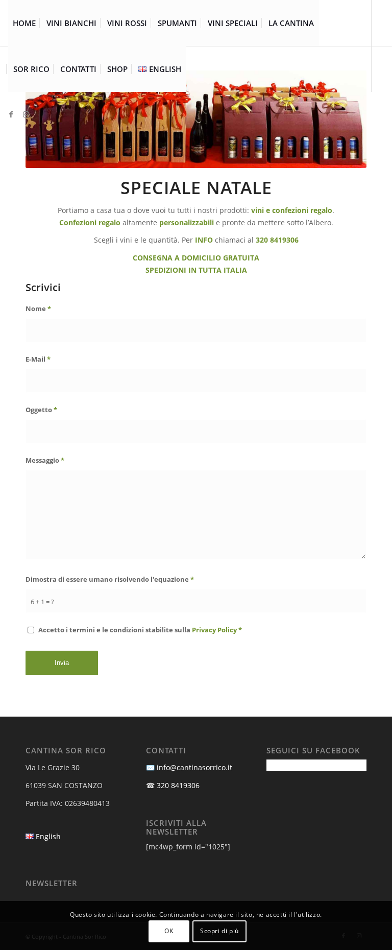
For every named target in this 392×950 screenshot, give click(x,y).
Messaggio (45, 460)
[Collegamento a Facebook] (10, 114)
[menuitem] (24, 23)
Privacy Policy (214, 629)
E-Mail (38, 359)
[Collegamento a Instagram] (26, 114)
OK (168, 931)
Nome (38, 308)
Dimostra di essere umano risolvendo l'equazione (110, 579)
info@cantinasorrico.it (194, 767)
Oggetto (41, 409)
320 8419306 (178, 785)
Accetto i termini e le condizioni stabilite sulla (140, 629)
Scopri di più (219, 931)
